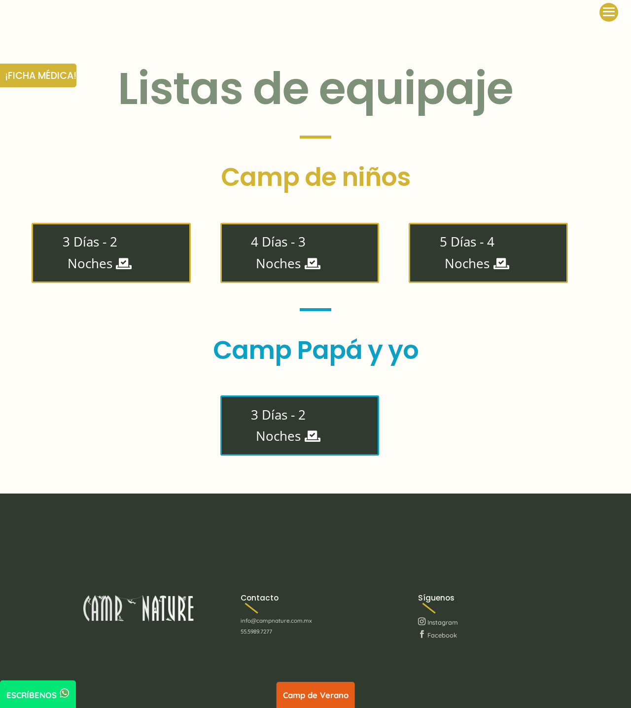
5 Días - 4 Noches (467, 252)
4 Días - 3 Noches (278, 252)
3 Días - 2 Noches (90, 252)
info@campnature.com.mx (276, 620)
